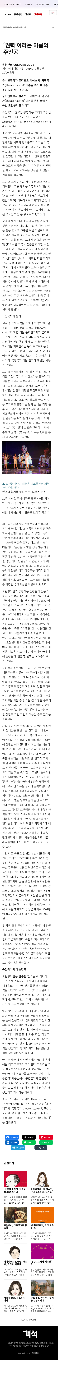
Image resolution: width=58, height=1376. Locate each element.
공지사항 (18, 14)
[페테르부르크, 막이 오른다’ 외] (42, 1215)
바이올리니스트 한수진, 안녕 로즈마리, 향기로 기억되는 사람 (42, 1190)
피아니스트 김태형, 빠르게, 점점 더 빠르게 (15, 1263)
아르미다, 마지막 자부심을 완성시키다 (42, 1299)
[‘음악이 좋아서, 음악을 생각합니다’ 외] (15, 1179)
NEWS (28, 4)
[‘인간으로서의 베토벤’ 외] (42, 1251)
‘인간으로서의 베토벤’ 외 (41, 1263)
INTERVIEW (43, 4)
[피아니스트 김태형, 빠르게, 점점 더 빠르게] (15, 1251)
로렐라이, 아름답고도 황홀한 (15, 1226)
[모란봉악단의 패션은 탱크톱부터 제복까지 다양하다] (26, 457)
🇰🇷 (53, 13)
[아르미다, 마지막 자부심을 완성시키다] (42, 1287)
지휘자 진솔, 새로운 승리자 (14, 1299)
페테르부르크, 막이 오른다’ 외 (42, 1226)
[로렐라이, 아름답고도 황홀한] (15, 1215)
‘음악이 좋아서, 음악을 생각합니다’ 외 (15, 1190)
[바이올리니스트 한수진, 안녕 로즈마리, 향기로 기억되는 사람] (42, 1179)
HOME (8, 14)
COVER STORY (13, 4)
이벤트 (28, 14)
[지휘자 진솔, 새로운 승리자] (15, 1287)
